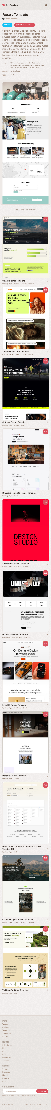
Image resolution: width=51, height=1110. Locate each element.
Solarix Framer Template (13, 280)
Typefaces (6, 1033)
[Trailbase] (25, 957)
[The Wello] (25, 318)
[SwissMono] (25, 530)
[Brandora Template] (25, 459)
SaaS (15, 852)
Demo (6, 25)
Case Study (6, 637)
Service (31, 283)
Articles (5, 1036)
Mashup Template (11, 19)
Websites (5, 1024)
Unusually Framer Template (15, 634)
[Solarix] (25, 247)
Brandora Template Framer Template (19, 493)
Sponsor (5, 1060)
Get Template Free (24, 25)
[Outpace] (25, 389)
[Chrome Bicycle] (25, 886)
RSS (4, 1081)
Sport (23, 425)
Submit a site (7, 1045)
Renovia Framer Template (14, 775)
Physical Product (20, 283)
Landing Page (15, 71)
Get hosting (20, 67)
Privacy (39, 1104)
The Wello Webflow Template (15, 351)
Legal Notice (30, 1104)
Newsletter (6, 1057)
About (47, 1104)
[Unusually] (25, 601)
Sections (5, 1027)
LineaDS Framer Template (14, 705)
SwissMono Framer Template (15, 563)
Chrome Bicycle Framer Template (17, 919)
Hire (3, 1048)
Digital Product (8, 354)
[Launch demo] (47, 281)
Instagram (6, 1072)
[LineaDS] (25, 672)
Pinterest (5, 1078)
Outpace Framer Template (14, 422)
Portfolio (17, 566)
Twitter (5, 1069)
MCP (4, 1054)
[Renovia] (25, 742)
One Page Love (12, 5)
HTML (12, 75)
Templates (6, 1030)
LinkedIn (5, 1075)
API (3, 1051)
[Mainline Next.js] (25, 813)
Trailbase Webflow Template (15, 990)
